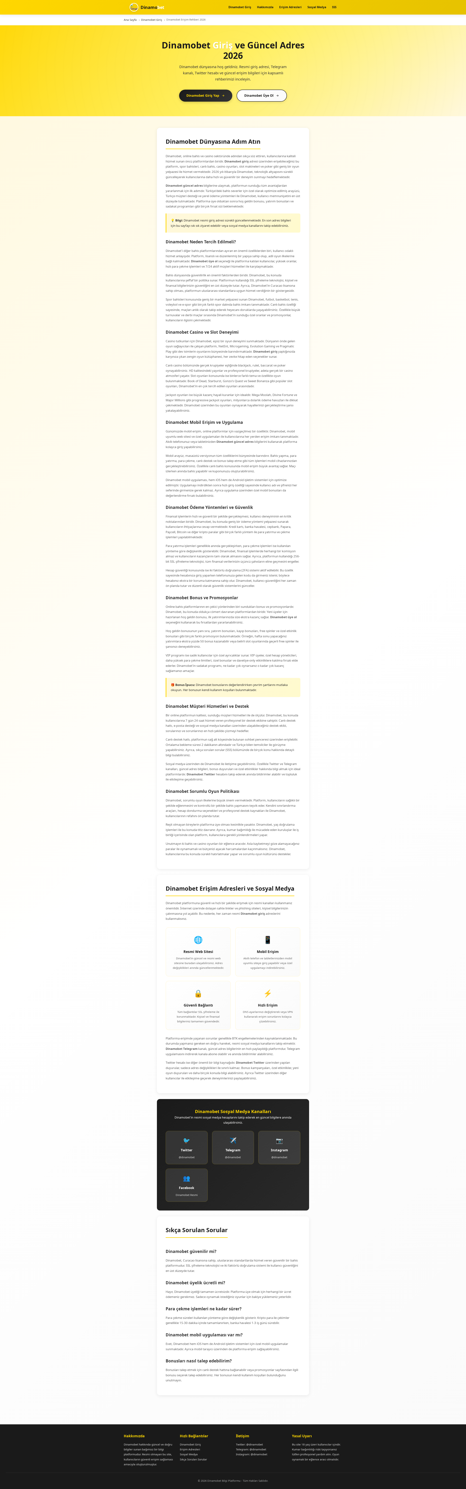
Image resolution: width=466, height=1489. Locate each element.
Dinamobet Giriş (239, 7)
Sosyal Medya (316, 7)
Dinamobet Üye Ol (258, 95)
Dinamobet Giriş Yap (202, 95)
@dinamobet (254, 1444)
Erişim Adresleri (290, 7)
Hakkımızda (265, 7)
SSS (334, 7)
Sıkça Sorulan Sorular (193, 1459)
